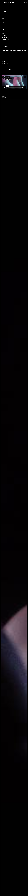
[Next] (24, 547)
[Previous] (4, 547)
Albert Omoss (7, 2)
